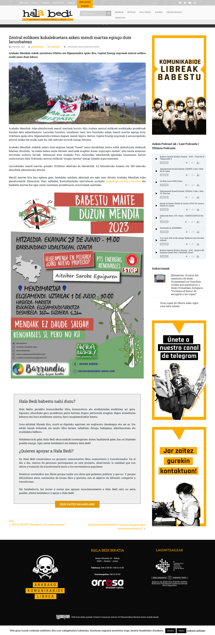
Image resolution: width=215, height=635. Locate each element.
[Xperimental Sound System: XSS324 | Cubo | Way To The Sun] (156, 193)
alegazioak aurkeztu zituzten (123, 181)
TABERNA (45, 3)
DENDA (35, 3)
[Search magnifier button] (108, 13)
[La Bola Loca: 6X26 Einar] (156, 182)
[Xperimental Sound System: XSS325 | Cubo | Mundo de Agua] (156, 171)
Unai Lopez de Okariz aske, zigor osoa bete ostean (179, 304)
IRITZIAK (131, 12)
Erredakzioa (37, 47)
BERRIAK (119, 12)
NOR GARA (24, 3)
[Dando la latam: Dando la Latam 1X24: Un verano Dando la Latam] (156, 206)
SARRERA (71, 3)
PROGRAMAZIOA (174, 12)
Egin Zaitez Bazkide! (84, 4)
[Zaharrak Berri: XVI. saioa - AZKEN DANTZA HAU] (156, 218)
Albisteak (55, 47)
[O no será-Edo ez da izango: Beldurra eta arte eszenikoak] (156, 240)
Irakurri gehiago (196, 630)
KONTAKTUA (58, 3)
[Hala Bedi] (48, 15)
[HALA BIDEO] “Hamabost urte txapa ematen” (38, 524)
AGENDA (159, 12)
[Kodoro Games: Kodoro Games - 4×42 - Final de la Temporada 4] (156, 159)
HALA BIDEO (145, 12)
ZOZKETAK (120, 17)
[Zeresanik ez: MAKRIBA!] (156, 229)
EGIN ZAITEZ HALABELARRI (77, 504)
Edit (11, 520)
